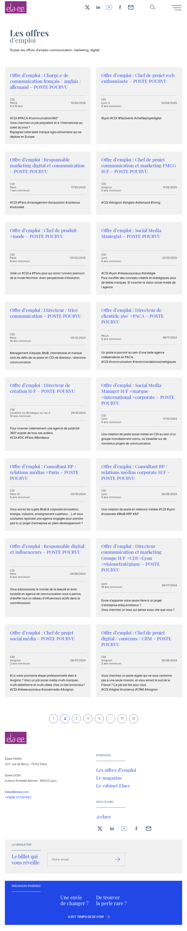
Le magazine (109, 777)
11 (122, 719)
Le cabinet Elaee (113, 785)
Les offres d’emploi (116, 770)
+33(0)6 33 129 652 (18, 797)
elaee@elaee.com (17, 792)
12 (133, 719)
